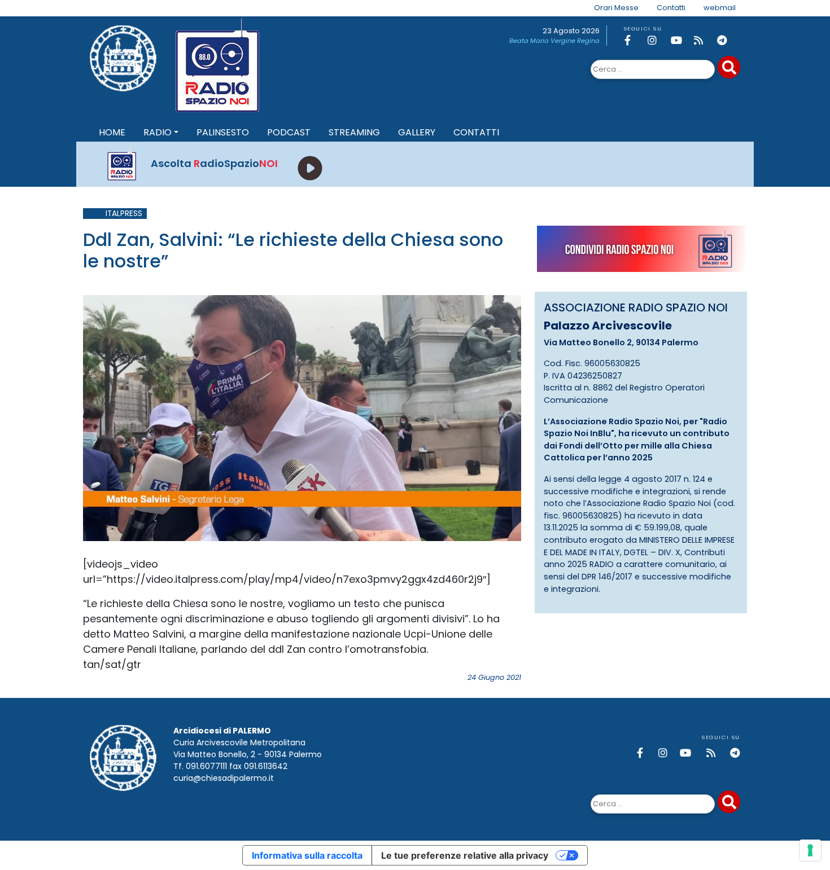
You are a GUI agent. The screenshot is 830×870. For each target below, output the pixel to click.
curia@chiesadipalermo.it (223, 778)
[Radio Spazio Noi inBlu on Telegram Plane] (727, 40)
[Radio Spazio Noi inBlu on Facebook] (634, 40)
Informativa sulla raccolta (307, 855)
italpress (124, 213)
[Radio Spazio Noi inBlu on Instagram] (657, 40)
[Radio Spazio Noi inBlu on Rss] (703, 40)
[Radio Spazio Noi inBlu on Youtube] (680, 40)
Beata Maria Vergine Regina (554, 40)
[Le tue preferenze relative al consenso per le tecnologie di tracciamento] (810, 850)
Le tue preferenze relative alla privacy (464, 855)
